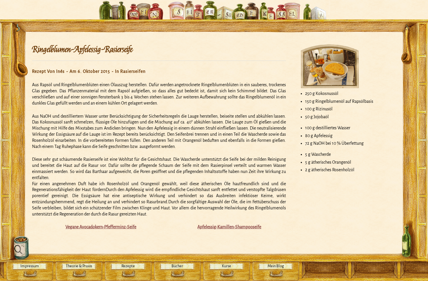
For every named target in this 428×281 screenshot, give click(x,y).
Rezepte (128, 266)
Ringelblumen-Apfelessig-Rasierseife (82, 49)
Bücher (177, 266)
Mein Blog (276, 266)
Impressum (29, 266)
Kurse (226, 266)
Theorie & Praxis (79, 266)
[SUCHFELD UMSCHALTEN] (19, 248)
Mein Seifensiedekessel (214, 7)
